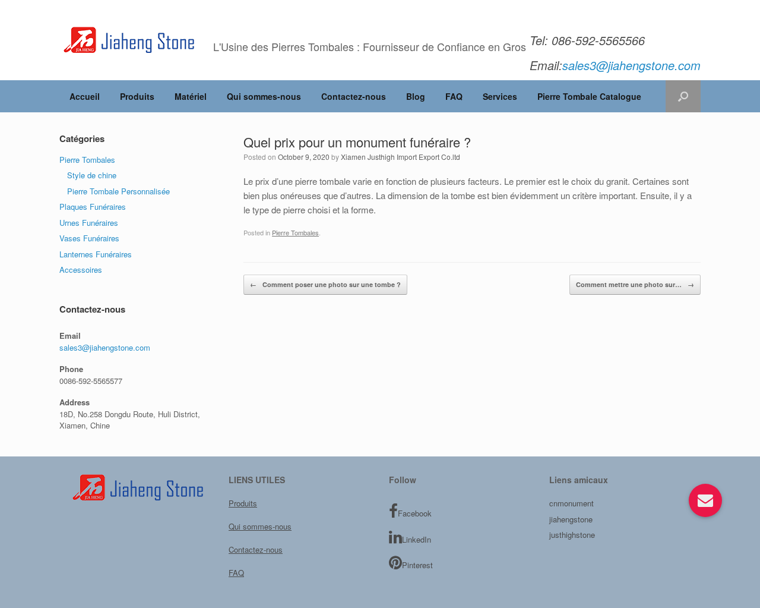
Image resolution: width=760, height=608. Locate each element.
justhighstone (572, 534)
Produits (137, 96)
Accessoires (80, 269)
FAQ (454, 96)
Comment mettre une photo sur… (635, 284)
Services (500, 96)
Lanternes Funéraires (95, 254)
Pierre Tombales (295, 232)
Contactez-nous (353, 96)
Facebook (415, 513)
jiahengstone (571, 519)
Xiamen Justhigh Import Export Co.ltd (400, 157)
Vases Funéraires (89, 238)
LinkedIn (416, 539)
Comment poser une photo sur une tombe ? (325, 284)
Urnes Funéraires (88, 222)
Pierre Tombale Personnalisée (118, 191)
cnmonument (571, 503)
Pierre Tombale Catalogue (589, 96)
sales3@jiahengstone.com (104, 347)
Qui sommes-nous (264, 96)
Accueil (84, 96)
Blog (415, 96)
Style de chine (91, 175)
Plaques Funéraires (92, 206)
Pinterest (417, 565)
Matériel (191, 96)
